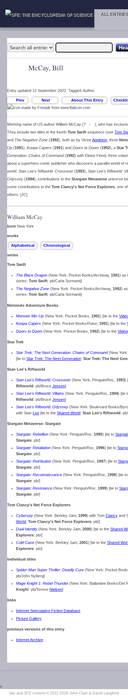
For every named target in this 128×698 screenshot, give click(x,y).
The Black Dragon (31, 275)
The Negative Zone (32, 289)
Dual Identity (26, 529)
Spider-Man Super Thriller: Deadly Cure (50, 570)
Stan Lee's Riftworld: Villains (40, 393)
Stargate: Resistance (34, 488)
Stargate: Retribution (33, 461)
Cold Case (25, 542)
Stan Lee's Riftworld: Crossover (43, 380)
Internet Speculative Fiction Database (48, 611)
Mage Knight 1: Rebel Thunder (42, 583)
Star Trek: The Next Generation (53, 358)
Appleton (99, 140)
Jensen (58, 386)
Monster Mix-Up (30, 316)
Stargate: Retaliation (33, 448)
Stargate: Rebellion (32, 434)
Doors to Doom (29, 331)
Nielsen (55, 589)
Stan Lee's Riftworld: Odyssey (42, 407)
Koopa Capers (28, 323)
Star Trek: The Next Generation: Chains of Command (62, 352)
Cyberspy (24, 515)
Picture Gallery (29, 618)
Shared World (68, 413)
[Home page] (47, 18)
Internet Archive (29, 640)
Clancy (112, 515)
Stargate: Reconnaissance (39, 475)
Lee (36, 413)
